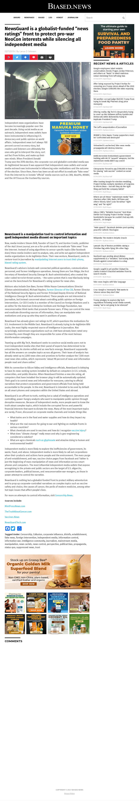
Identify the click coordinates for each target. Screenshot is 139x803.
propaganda (80, 544)
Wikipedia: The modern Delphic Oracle (110, 238)
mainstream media (67, 541)
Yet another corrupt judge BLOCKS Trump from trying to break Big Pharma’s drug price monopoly (114, 101)
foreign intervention (26, 537)
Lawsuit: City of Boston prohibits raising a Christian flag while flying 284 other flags (111, 247)
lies (50, 18)
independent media (47, 537)
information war (13, 541)
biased (41, 18)
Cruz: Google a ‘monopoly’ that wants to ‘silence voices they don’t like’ (111, 291)
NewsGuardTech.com (15, 522)
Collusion (37, 534)
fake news (10, 537)
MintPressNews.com (15, 506)
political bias (66, 544)
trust (37, 547)
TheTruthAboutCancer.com (18, 511)
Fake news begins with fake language (110, 282)
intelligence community (33, 541)
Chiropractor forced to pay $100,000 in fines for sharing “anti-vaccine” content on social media (113, 171)
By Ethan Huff (107, 107)
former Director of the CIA (60, 289)
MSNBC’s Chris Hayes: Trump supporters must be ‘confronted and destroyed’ (114, 136)
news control (39, 544)
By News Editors (108, 130)
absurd (16, 18)
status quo (10, 547)
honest (59, 18)
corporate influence (53, 534)
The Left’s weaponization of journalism (110, 127)
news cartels (25, 544)
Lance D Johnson (28, 51)
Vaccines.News (12, 517)
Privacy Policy (69, 794)
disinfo (67, 534)
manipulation (11, 544)
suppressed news (25, 547)
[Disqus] (48, 679)
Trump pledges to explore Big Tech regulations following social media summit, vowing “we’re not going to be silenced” (112, 302)
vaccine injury (78, 430)
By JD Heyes (107, 79)
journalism (72, 18)
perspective (53, 544)
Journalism (51, 541)
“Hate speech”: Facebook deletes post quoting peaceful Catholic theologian (114, 228)
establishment (79, 534)
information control (68, 537)
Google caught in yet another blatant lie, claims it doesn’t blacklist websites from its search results (112, 271)
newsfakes (29, 18)
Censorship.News (63, 495)
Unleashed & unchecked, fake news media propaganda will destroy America (112, 146)
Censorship (26, 534)
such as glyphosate (45, 440)
